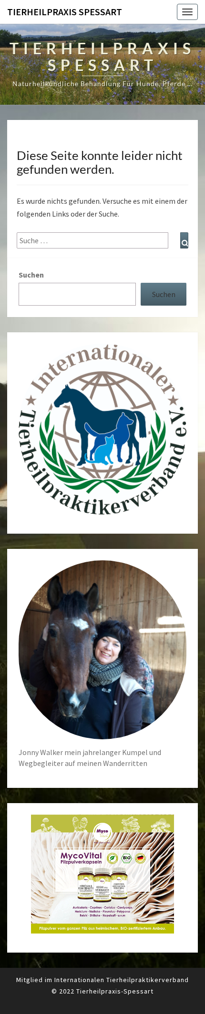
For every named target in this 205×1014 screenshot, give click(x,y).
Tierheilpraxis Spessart (64, 12)
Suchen (31, 274)
